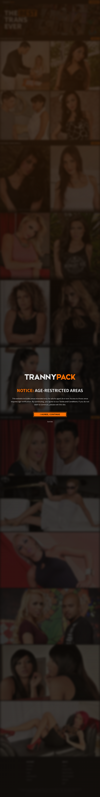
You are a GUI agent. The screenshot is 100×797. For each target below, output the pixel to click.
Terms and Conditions (68, 401)
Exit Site (50, 422)
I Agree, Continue (50, 414)
